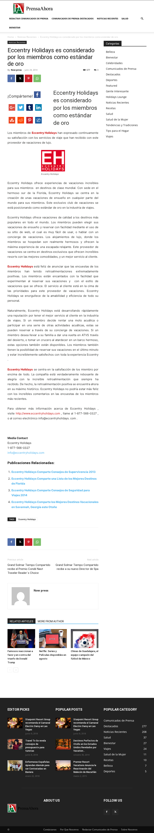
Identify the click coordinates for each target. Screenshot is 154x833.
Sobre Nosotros (129, 829)
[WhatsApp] (37, 78)
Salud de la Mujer (117, 119)
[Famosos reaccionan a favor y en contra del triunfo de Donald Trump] (21, 638)
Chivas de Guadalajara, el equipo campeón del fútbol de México (84, 655)
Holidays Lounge (116, 97)
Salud (125, 18)
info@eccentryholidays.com (26, 452)
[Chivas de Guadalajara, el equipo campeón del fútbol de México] (84, 638)
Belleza (110, 52)
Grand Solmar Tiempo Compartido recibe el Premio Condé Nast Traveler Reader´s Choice (29, 569)
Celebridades (114, 63)
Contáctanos (50, 829)
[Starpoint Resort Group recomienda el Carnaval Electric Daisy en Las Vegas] (15, 723)
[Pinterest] (28, 78)
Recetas (111, 108)
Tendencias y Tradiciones (122, 125)
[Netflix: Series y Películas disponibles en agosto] (53, 638)
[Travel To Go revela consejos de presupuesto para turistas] (15, 744)
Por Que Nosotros (69, 829)
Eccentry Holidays (44, 133)
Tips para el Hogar (117, 131)
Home (11, 37)
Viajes (109, 136)
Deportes (111, 80)
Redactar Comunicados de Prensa (28, 18)
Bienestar (14, 27)
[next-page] (16, 670)
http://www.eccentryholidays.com (38, 413)
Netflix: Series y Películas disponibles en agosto (52, 655)
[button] (141, 18)
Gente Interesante (117, 91)
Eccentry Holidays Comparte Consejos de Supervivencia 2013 (53, 472)
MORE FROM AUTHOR (51, 621)
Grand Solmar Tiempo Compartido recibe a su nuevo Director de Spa (77, 567)
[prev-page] (10, 670)
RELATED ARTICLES (21, 621)
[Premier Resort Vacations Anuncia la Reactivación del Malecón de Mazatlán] (63, 765)
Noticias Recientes (107, 18)
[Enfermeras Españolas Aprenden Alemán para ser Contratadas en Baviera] (15, 765)
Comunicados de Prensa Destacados (73, 18)
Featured (111, 85)
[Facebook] (11, 78)
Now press (16, 69)
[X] (20, 78)
